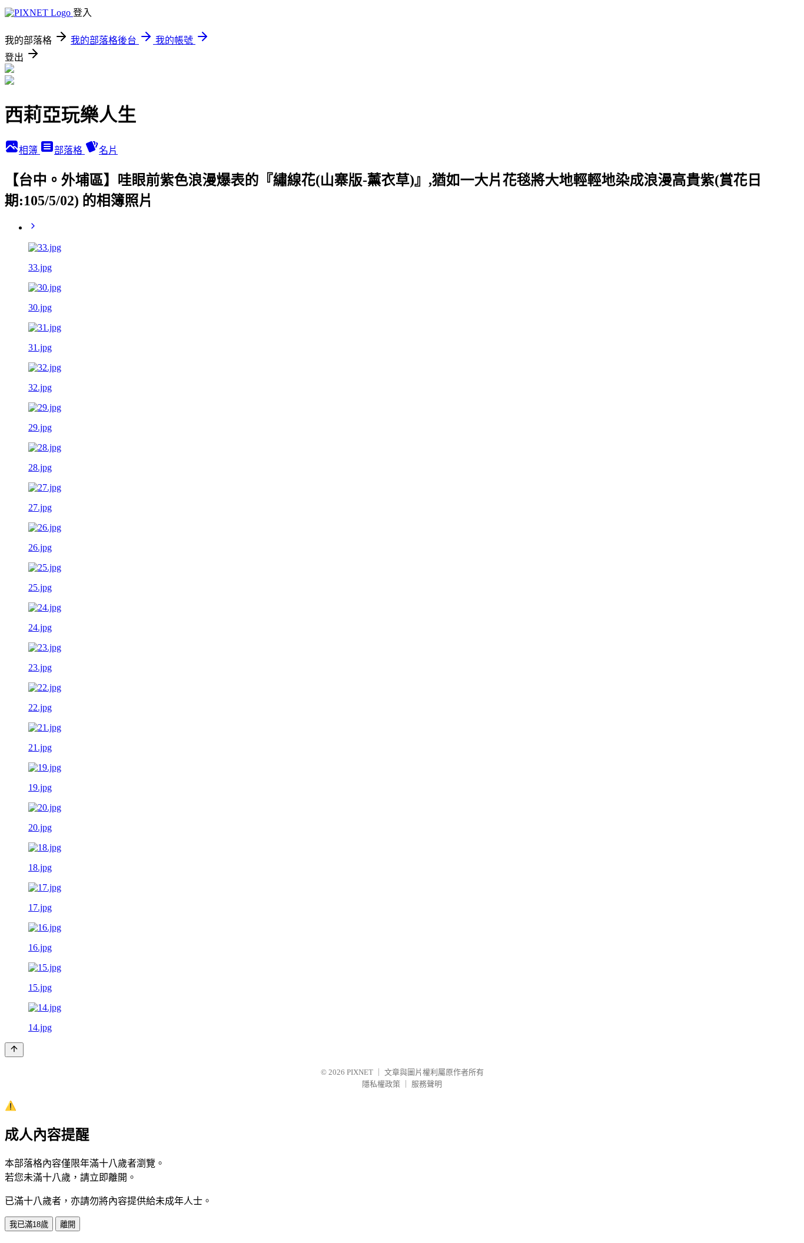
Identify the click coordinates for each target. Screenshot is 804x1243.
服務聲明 (426, 1083)
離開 (67, 1224)
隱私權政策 (381, 1083)
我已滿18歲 (28, 1224)
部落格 (69, 150)
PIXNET (360, 1072)
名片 (108, 150)
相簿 (29, 150)
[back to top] (14, 1049)
